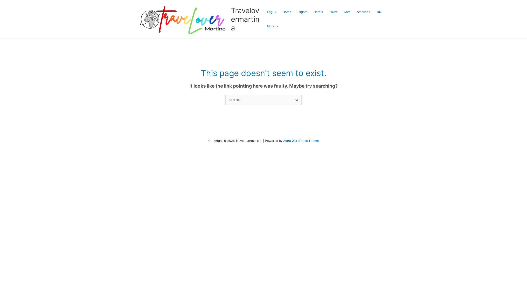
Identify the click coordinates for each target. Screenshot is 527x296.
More (271, 26)
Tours (333, 12)
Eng (270, 12)
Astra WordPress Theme (301, 141)
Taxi (379, 12)
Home (287, 12)
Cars (347, 12)
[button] (274, 12)
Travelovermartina (245, 19)
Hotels (318, 12)
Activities (363, 12)
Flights (302, 12)
